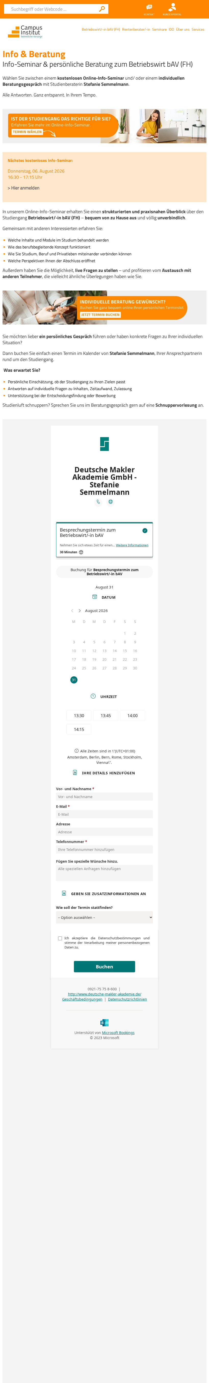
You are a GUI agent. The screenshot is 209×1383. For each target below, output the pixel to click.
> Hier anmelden (24, 187)
